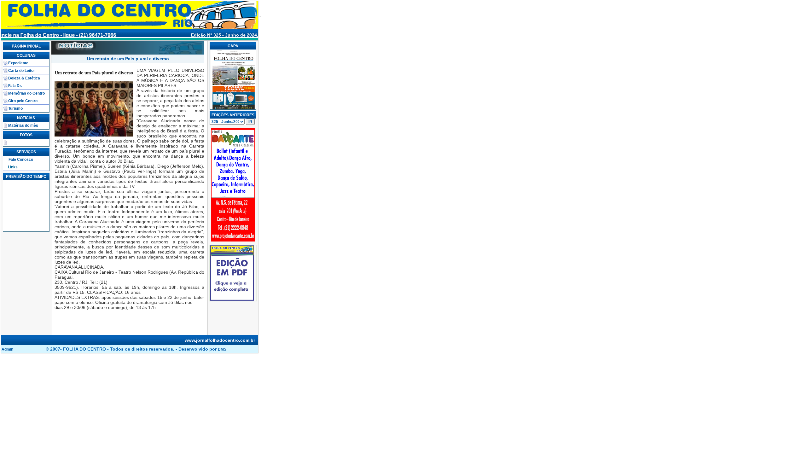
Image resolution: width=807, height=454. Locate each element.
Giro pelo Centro (23, 101)
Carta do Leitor (21, 70)
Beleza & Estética (24, 78)
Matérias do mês (23, 125)
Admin (7, 349)
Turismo (15, 108)
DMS (222, 349)
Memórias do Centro (26, 93)
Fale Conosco (21, 159)
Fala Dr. (15, 86)
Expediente (18, 63)
